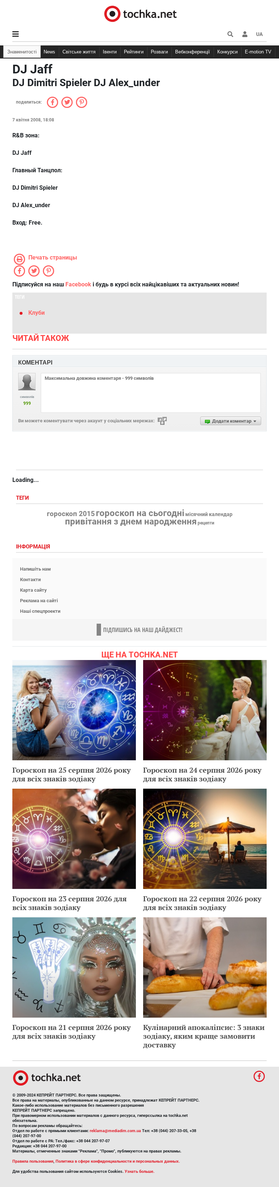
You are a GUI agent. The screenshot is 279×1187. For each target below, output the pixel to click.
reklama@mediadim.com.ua (115, 1130)
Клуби (36, 312)
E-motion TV (258, 52)
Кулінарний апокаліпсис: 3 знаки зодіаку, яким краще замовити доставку (203, 1036)
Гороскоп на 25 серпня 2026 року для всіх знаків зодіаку (71, 774)
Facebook (78, 284)
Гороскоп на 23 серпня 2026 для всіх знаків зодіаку (69, 903)
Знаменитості (22, 52)
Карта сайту (33, 590)
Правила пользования (32, 1161)
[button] (245, 34)
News (49, 52)
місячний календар (208, 514)
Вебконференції (192, 52)
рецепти (206, 523)
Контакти (30, 579)
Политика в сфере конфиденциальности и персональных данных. (118, 1161)
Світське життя (79, 52)
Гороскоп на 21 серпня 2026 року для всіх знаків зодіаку (71, 1031)
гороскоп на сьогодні (140, 513)
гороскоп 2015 (71, 514)
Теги (23, 498)
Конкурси (227, 52)
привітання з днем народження (131, 521)
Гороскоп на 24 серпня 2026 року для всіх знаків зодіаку (202, 774)
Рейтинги (133, 52)
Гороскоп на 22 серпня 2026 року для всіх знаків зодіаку (202, 903)
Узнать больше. (139, 1171)
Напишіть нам (35, 569)
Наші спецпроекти (40, 611)
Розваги (159, 52)
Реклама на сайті (39, 600)
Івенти (110, 52)
